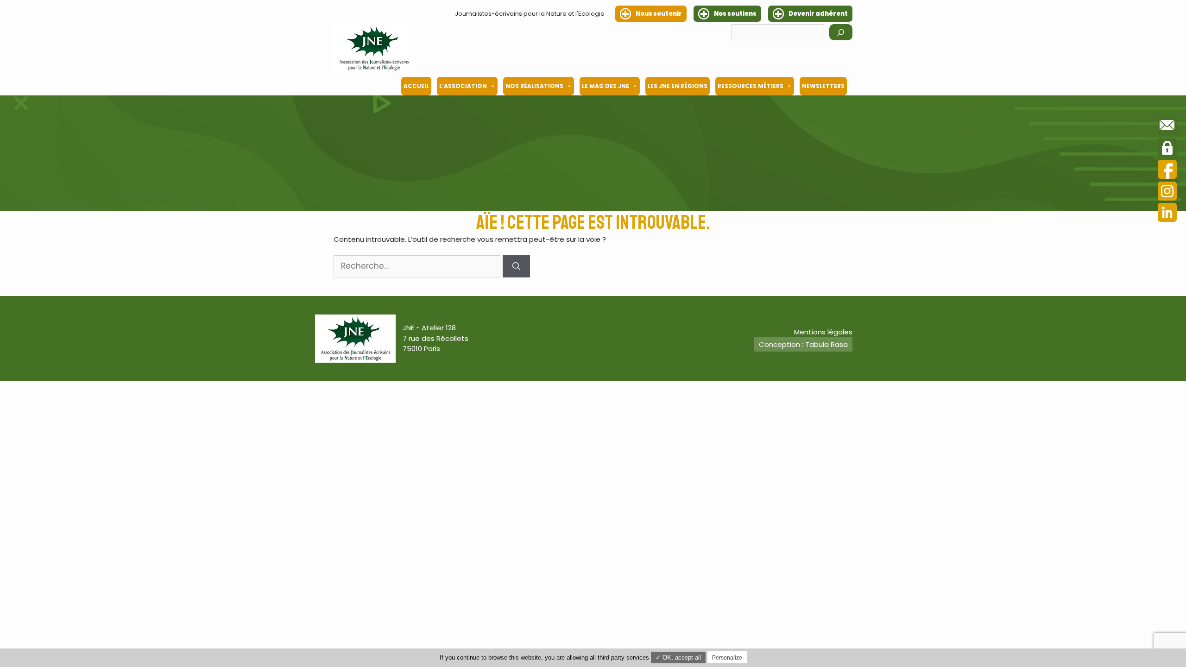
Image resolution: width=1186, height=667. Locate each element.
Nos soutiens (735, 13)
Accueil (416, 86)
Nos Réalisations (534, 86)
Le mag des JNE (605, 86)
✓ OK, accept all (678, 657)
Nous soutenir (659, 13)
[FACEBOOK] (1167, 171)
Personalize (727, 657)
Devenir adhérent (818, 13)
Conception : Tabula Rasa (803, 344)
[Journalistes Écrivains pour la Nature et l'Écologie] (374, 48)
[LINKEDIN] (1167, 214)
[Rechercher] (840, 32)
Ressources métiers (750, 86)
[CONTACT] (1167, 127)
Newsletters (823, 86)
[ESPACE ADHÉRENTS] (1167, 149)
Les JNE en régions (677, 86)
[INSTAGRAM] (1167, 192)
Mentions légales (823, 332)
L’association (463, 86)
